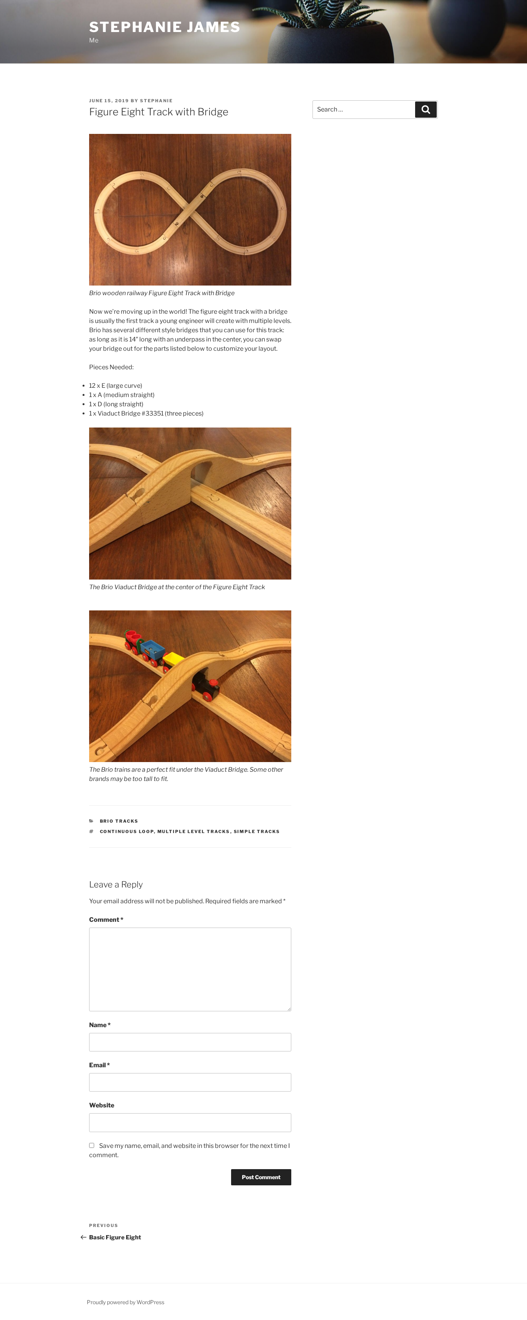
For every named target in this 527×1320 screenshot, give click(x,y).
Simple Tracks (257, 831)
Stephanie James (165, 27)
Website (101, 1105)
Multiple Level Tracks (193, 831)
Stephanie (156, 100)
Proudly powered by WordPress (125, 1302)
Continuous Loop (127, 831)
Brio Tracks (119, 821)
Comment (106, 919)
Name (100, 1025)
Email (99, 1065)
